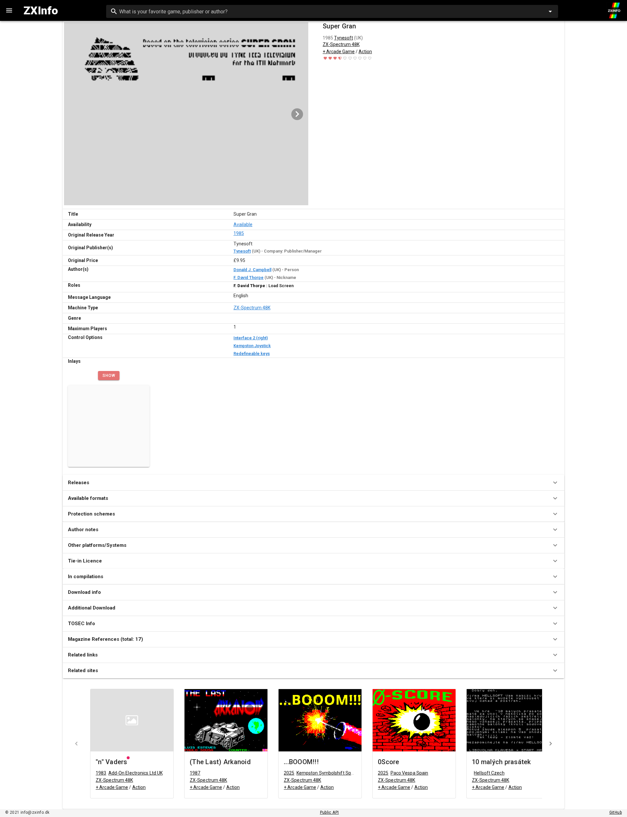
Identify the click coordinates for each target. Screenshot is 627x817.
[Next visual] (297, 114)
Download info (84, 592)
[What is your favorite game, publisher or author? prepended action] (114, 11)
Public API (329, 812)
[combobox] (332, 11)
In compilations (85, 576)
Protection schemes (91, 514)
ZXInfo (41, 10)
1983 (101, 773)
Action (365, 51)
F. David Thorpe (248, 277)
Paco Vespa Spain (409, 773)
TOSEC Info (81, 623)
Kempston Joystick (252, 345)
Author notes (83, 529)
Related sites (83, 670)
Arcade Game (340, 51)
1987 (195, 773)
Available (242, 224)
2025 (289, 773)
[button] (108, 375)
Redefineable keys (251, 353)
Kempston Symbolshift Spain (327, 773)
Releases (78, 483)
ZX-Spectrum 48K (341, 44)
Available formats (88, 498)
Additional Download (91, 608)
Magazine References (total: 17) (105, 639)
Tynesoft (343, 37)
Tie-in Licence (85, 561)
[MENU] (9, 10)
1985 (238, 233)
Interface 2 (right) (250, 337)
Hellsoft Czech (489, 773)
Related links (83, 655)
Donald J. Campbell (252, 269)
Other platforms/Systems (97, 545)
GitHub (615, 812)
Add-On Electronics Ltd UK (135, 773)
